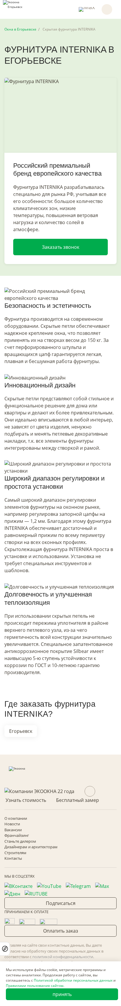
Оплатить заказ (60, 931)
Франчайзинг (16, 835)
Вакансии (13, 829)
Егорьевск (20, 731)
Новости (12, 824)
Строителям (15, 852)
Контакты (13, 858)
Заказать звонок (60, 247)
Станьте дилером (20, 841)
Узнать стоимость (26, 800)
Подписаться (60, 903)
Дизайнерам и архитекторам (31, 846)
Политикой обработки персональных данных (73, 980)
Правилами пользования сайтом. (35, 985)
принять (62, 994)
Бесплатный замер (77, 800)
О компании (15, 818)
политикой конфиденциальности (62, 956)
